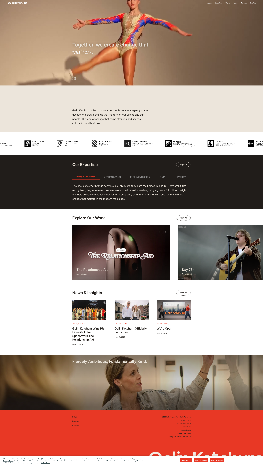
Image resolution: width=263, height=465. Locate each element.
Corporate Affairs (112, 177)
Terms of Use (186, 427)
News (235, 3)
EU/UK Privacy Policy (184, 423)
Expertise (218, 3)
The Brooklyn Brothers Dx (182, 436)
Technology (180, 177)
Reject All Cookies (201, 460)
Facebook (75, 425)
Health (162, 177)
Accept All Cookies (217, 460)
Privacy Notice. (8, 461)
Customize (185, 460)
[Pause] (254, 151)
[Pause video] (75, 78)
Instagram (75, 421)
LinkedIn (75, 417)
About (209, 3)
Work (228, 3)
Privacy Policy (186, 420)
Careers (244, 3)
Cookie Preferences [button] (184, 433)
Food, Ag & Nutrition (140, 177)
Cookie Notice (186, 430)
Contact (253, 3)
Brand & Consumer (85, 176)
